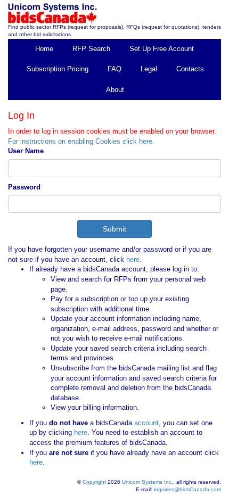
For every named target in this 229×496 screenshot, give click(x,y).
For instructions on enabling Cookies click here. (81, 141)
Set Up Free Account (161, 49)
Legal (149, 69)
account (145, 423)
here (133, 259)
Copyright (94, 482)
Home (44, 49)
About (115, 90)
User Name (26, 151)
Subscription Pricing (57, 69)
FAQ (114, 69)
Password (24, 187)
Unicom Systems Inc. (147, 482)
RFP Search (91, 49)
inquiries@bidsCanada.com (187, 489)
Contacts (190, 69)
